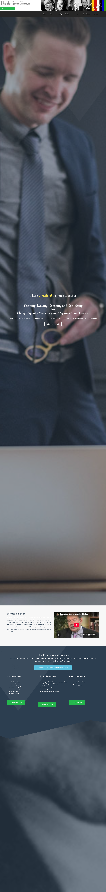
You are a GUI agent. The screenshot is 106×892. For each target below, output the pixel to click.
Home (44, 14)
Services (67, 14)
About (51, 14)
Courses (76, 14)
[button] (7, 8)
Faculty (60, 14)
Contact (96, 14)
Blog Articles (86, 14)
